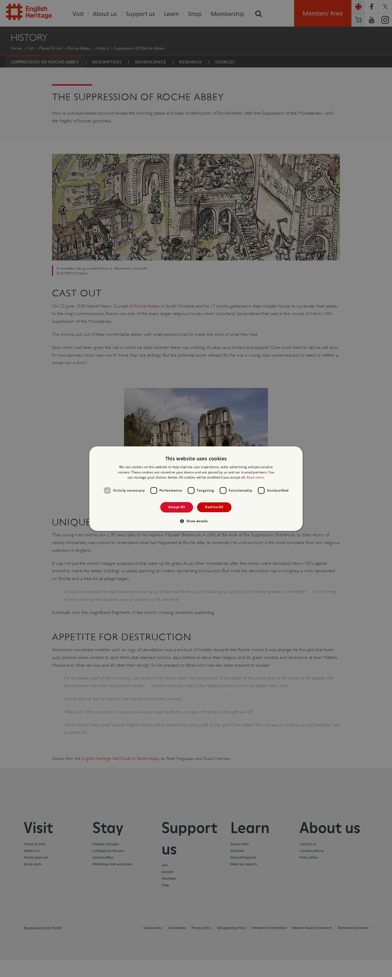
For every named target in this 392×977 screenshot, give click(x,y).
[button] (196, 521)
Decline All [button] (214, 507)
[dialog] (196, 488)
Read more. (256, 477)
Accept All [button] (176, 507)
